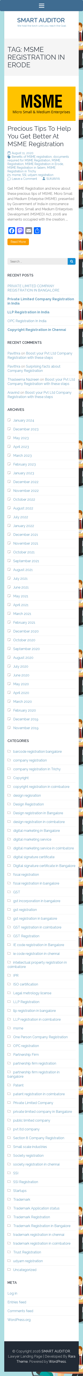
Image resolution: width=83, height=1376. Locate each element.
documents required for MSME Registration (38, 158)
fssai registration (26, 875)
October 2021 (24, 552)
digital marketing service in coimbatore (43, 848)
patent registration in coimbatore (39, 1094)
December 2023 (26, 429)
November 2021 (25, 543)
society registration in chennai (36, 1164)
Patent (18, 1085)
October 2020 (24, 640)
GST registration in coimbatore (37, 927)
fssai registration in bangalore (36, 883)
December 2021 (25, 535)
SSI (24, 175)
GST (16, 892)
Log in (12, 1293)
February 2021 (24, 622)
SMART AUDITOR (41, 20)
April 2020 (21, 693)
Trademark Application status (36, 1208)
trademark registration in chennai (38, 1235)
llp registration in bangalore (34, 1011)
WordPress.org (19, 1320)
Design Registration (28, 804)
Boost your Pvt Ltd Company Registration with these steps (39, 355)
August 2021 (23, 570)
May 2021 (20, 596)
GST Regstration (26, 936)
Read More (18, 241)
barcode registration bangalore (37, 752)
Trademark (21, 1199)
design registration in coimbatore (39, 822)
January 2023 (23, 473)
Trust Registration (27, 1252)
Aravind (13, 393)
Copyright (21, 778)
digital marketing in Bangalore (36, 831)
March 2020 (22, 702)
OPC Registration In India (26, 321)
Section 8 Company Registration (38, 1138)
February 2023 (24, 464)
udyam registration (40, 175)
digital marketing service (32, 839)
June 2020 (21, 675)
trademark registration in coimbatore (41, 1243)
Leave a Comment (24, 178)
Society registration (28, 1156)
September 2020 (26, 649)
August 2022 (23, 508)
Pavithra (13, 353)
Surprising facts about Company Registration (33, 368)
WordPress (57, 1361)
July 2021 (20, 579)
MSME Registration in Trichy (31, 169)
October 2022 (24, 499)
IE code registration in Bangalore (38, 945)
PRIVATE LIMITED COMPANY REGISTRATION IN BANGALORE (33, 288)
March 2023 (22, 456)
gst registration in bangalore (35, 918)
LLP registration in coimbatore (37, 1019)
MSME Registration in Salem (26, 167)
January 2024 (23, 420)
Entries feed (16, 1302)
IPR (16, 975)
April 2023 (21, 447)
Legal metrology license (32, 993)
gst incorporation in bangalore (36, 901)
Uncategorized (24, 1270)
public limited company (31, 1120)
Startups (20, 1191)
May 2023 (21, 438)
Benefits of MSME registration (32, 156)
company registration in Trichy (37, 769)
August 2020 (23, 658)
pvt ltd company (26, 1129)
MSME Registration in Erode (44, 164)
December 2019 (25, 719)
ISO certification (25, 984)
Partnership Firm (26, 1055)
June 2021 (21, 587)
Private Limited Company (33, 1103)
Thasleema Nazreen (23, 379)
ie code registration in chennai (36, 954)
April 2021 (21, 605)
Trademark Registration (31, 1217)
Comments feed (20, 1311)
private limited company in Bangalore (42, 1112)
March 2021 (22, 614)
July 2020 (20, 666)
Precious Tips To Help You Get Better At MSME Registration (39, 136)
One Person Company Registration (40, 1037)
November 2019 (26, 728)
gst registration (25, 910)
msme (16, 175)
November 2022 (26, 491)
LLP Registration (26, 1002)
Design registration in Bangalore (38, 813)
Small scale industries (30, 1147)
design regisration (27, 795)
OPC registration (26, 1046)
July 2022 (20, 517)
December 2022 (26, 482)
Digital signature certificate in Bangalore (44, 866)
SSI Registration (25, 1182)
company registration (30, 760)
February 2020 (24, 710)
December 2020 (26, 631)
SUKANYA (53, 178)
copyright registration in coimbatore (41, 787)
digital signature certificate (33, 857)
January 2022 (23, 526)
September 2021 (26, 561)
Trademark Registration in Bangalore (41, 1226)
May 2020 (21, 684)
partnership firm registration (34, 1063)
